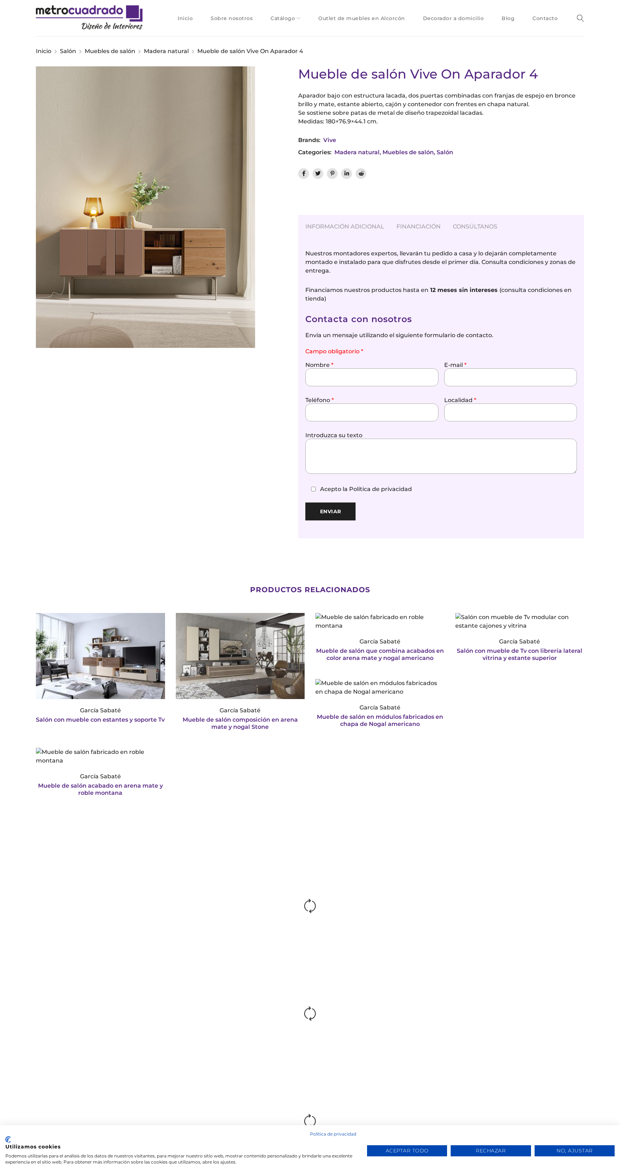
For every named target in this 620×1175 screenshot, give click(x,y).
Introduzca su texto (333, 435)
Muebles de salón (110, 51)
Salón (68, 51)
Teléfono (319, 400)
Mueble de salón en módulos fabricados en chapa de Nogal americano (380, 720)
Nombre (319, 365)
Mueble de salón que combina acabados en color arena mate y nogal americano (380, 654)
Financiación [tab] (418, 226)
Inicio (43, 51)
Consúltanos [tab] (475, 226)
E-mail (455, 365)
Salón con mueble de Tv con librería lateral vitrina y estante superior (519, 654)
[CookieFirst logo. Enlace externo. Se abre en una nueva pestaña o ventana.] (8, 1139)
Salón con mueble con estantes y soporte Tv (100, 719)
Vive (329, 140)
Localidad (460, 400)
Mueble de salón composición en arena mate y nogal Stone (240, 723)
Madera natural (166, 51)
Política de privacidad (380, 489)
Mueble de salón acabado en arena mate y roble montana (100, 789)
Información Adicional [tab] (344, 226)
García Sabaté (100, 710)
